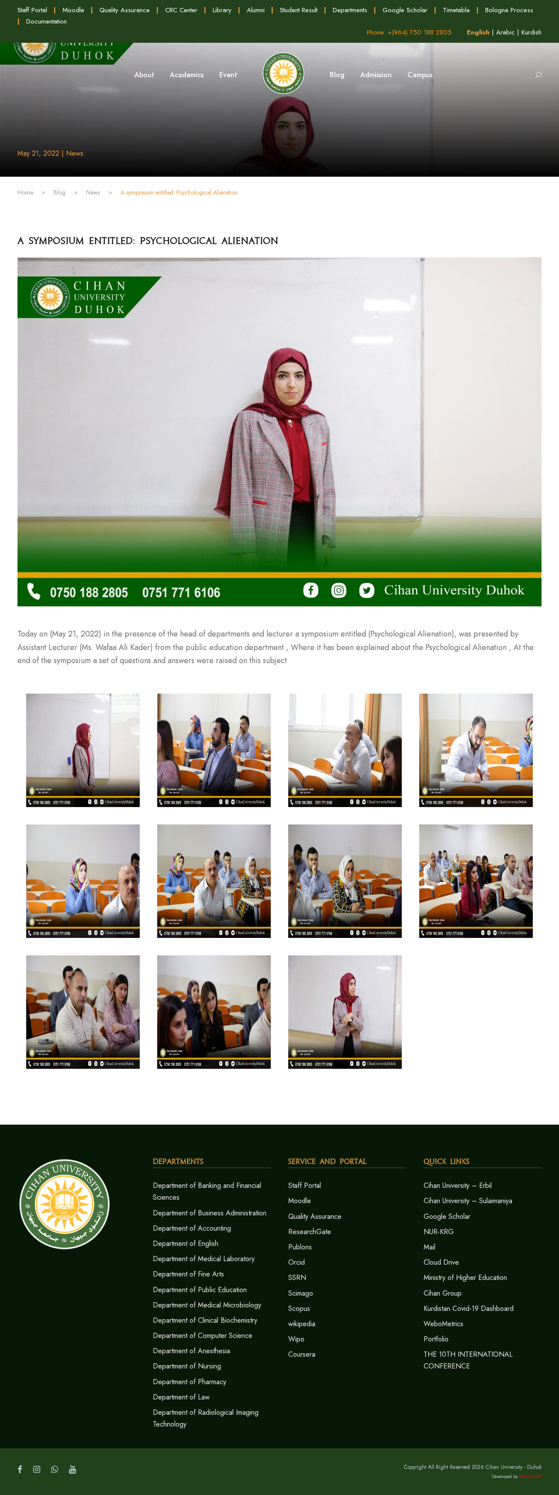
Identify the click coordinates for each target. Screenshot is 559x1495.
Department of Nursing (187, 1366)
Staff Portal (32, 10)
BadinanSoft (530, 1476)
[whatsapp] (54, 1469)
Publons (300, 1247)
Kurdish (531, 32)
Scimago (300, 1293)
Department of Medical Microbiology (207, 1305)
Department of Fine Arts (188, 1274)
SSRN (297, 1278)
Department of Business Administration (209, 1213)
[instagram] (36, 1469)
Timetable (456, 10)
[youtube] (72, 1469)
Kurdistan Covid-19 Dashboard (469, 1308)
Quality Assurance (125, 10)
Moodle (73, 10)
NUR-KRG (439, 1232)
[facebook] (19, 1469)
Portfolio (436, 1339)
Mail (429, 1247)
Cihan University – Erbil (458, 1185)
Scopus (299, 1308)
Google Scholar (405, 10)
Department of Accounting (192, 1228)
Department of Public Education (200, 1290)
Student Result (298, 10)
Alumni (256, 10)
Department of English (185, 1243)
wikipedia (301, 1324)
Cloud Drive (441, 1262)
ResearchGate (309, 1232)
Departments (350, 10)
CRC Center (181, 10)
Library (222, 10)
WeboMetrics (443, 1324)
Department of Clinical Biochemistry (205, 1320)
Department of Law (181, 1397)
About (144, 75)
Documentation (46, 21)
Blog (337, 75)
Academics (187, 75)
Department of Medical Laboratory (204, 1259)
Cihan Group (443, 1293)
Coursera (301, 1354)
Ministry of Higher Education (465, 1278)
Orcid (296, 1262)
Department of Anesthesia (191, 1351)
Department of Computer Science (202, 1336)
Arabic (505, 32)
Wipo (296, 1339)
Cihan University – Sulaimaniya (468, 1201)
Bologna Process (509, 10)
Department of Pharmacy (189, 1382)
